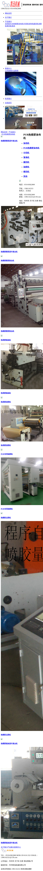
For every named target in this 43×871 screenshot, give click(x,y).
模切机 (9, 26)
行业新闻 (15, 71)
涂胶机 (26, 167)
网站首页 (8, 13)
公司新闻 (8, 71)
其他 (13, 26)
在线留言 (8, 103)
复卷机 (30, 24)
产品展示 (8, 21)
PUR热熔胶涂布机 (16, 24)
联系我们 (8, 99)
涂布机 (7, 24)
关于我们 (8, 17)
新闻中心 (8, 68)
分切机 (25, 24)
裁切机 (35, 24)
